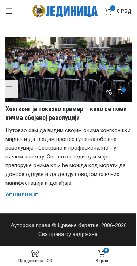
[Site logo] (65, 10)
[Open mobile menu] (9, 11)
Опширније (21, 195)
